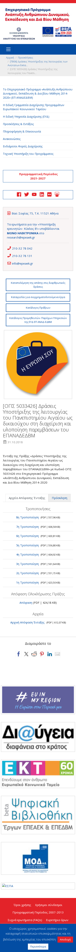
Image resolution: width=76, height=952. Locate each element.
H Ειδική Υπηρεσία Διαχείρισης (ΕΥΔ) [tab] (26, 116)
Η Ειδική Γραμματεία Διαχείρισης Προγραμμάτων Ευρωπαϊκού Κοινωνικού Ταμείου (33, 107)
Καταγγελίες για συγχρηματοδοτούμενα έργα (38, 297)
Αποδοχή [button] (65, 939)
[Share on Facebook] (18, 654)
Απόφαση (25, 602)
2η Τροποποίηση (27, 573)
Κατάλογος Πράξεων (38, 307)
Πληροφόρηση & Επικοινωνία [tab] (22, 131)
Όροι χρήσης (22, 905)
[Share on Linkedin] (50, 654)
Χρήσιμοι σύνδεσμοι (48, 905)
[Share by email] (57, 654)
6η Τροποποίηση (27, 536)
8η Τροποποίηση (27, 517)
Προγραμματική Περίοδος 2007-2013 (38, 912)
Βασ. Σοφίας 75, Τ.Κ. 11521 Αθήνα (35, 213)
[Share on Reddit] (34, 654)
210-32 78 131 (22, 256)
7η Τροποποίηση (27, 527)
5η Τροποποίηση (27, 545)
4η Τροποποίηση (27, 554)
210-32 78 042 (22, 248)
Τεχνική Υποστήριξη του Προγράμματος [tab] (28, 154)
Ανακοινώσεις (11, 139)
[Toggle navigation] (8, 49)
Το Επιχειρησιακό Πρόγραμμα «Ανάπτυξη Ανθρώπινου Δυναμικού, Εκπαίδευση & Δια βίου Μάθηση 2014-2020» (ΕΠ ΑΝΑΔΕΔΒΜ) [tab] (37, 93)
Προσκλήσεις (25, 57)
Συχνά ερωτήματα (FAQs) (25, 920)
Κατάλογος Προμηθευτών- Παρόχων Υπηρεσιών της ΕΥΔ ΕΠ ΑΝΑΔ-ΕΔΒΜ (38, 320)
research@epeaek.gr (21, 237)
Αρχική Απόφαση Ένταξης (27, 622)
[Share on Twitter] (26, 654)
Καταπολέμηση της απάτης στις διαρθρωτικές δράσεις (38, 284)
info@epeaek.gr (22, 263)
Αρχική (10, 57)
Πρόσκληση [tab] (59, 498)
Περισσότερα (38, 946)
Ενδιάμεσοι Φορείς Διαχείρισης (22, 146)
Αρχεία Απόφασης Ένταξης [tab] (27, 498)
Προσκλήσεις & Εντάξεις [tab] (18, 124)
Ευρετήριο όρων (57, 920)
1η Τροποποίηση (27, 582)
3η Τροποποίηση (27, 564)
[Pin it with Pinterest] (42, 654)
